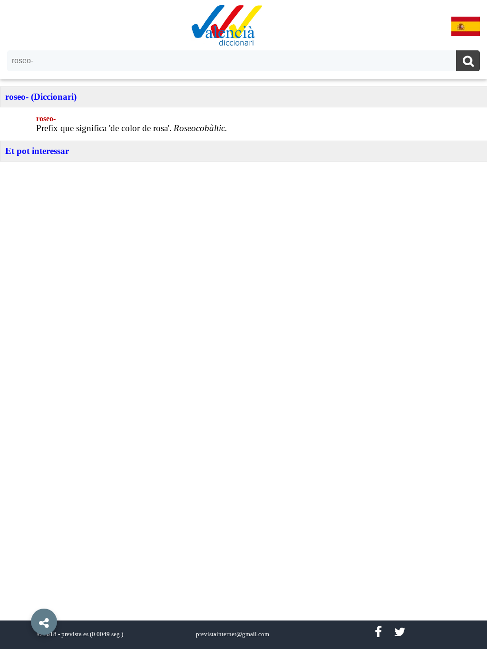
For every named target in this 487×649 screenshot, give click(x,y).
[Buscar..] (468, 62)
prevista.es (74, 634)
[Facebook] (378, 632)
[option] (243, 324)
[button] (23, 600)
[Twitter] (399, 632)
